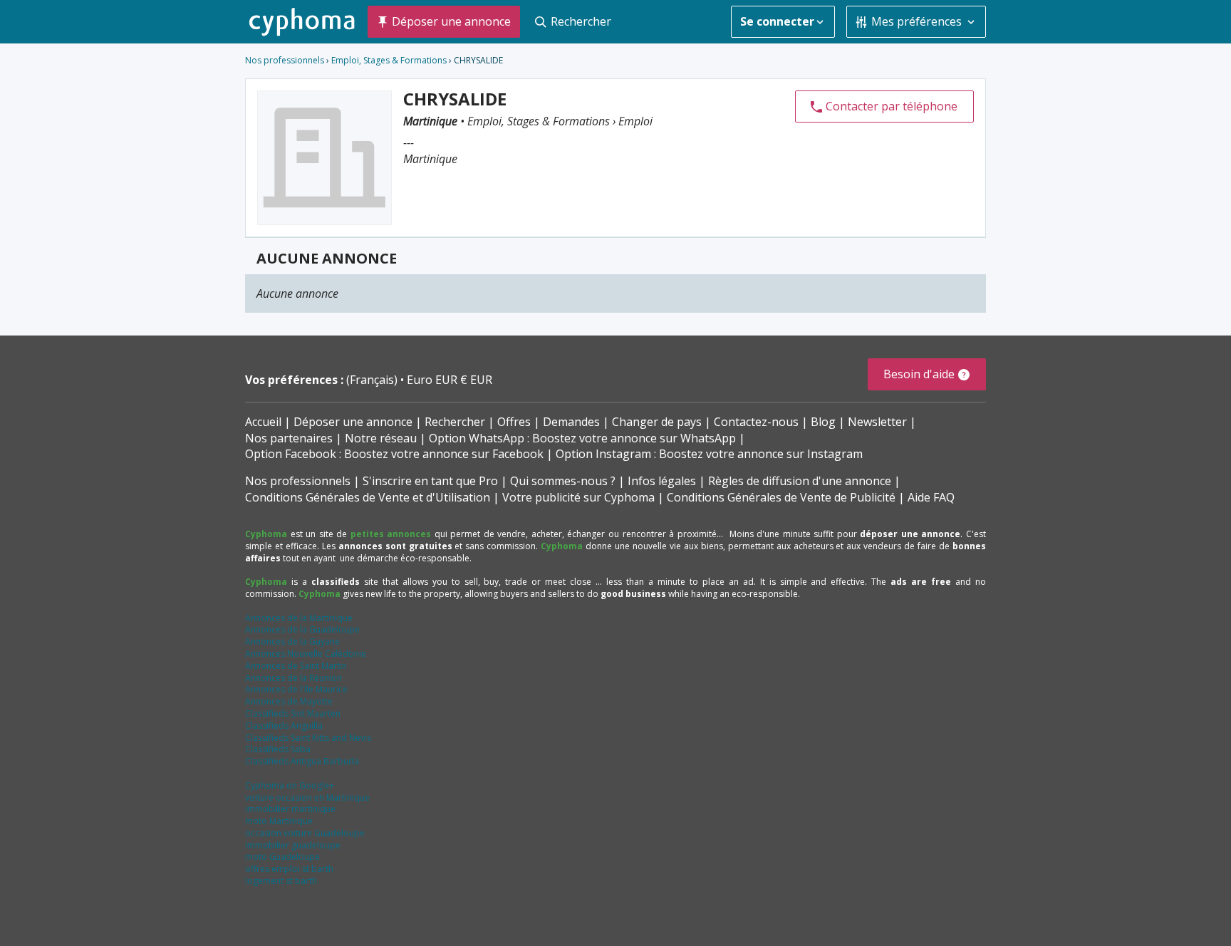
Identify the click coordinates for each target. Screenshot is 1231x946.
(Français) (373, 380)
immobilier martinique (290, 809)
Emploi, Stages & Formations (389, 60)
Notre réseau (381, 438)
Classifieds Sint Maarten (293, 713)
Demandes (571, 422)
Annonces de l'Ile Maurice (296, 689)
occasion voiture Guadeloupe (305, 833)
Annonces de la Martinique (299, 618)
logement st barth (281, 881)
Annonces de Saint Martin (296, 666)
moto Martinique (279, 821)
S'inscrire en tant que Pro (430, 481)
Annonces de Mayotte (289, 701)
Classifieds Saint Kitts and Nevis (308, 738)
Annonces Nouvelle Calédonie (305, 654)
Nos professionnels (284, 60)
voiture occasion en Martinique (307, 797)
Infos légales (662, 481)
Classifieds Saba (278, 749)
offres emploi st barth (289, 869)
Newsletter (877, 422)
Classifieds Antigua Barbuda (302, 761)
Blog (823, 422)
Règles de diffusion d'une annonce (799, 481)
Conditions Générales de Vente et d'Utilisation (367, 497)
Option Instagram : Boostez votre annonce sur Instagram (709, 454)
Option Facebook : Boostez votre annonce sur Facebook (394, 454)
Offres (514, 422)
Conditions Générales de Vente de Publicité (781, 497)
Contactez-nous (756, 422)
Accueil (263, 422)
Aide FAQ (931, 497)
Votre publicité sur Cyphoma (578, 497)
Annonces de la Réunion (293, 678)
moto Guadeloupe (282, 857)
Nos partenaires (289, 438)
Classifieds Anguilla (284, 725)
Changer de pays (657, 422)
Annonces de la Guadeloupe (302, 629)
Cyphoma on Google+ (289, 785)
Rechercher (455, 422)
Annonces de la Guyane (292, 641)
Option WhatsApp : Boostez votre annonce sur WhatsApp (582, 438)
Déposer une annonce (353, 422)
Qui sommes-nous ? (563, 481)
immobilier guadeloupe (293, 845)
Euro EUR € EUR (449, 380)
